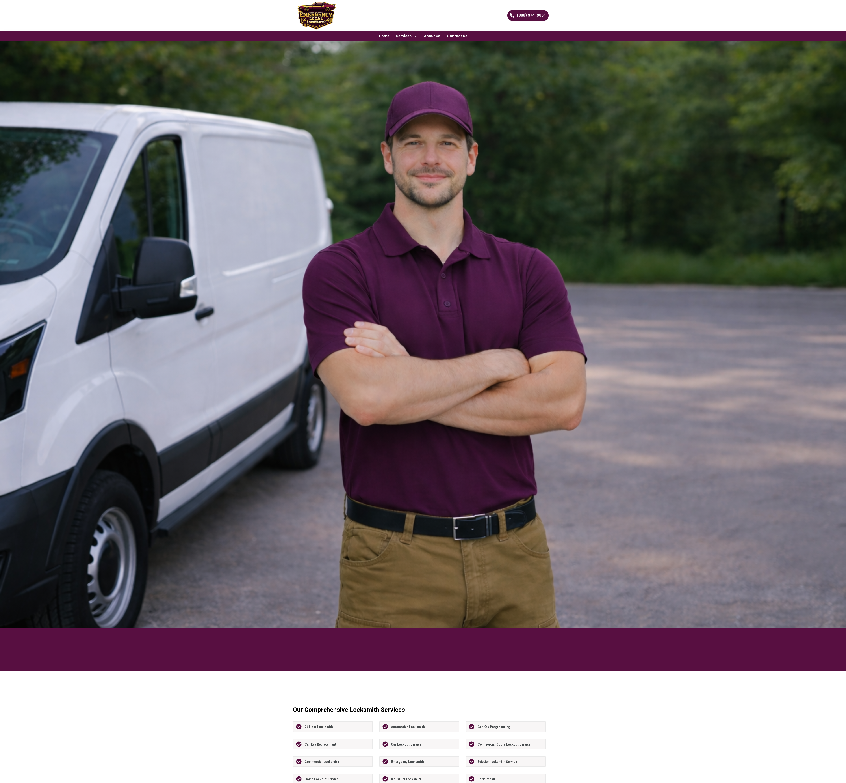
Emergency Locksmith (407, 762)
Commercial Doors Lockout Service (504, 744)
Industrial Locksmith (406, 779)
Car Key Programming (494, 727)
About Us (432, 35)
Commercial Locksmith (322, 762)
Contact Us (457, 35)
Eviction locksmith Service (497, 762)
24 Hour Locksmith (319, 727)
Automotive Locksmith (408, 727)
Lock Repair (486, 779)
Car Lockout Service (406, 744)
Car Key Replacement (320, 744)
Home (384, 35)
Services (404, 35)
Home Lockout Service (321, 779)
